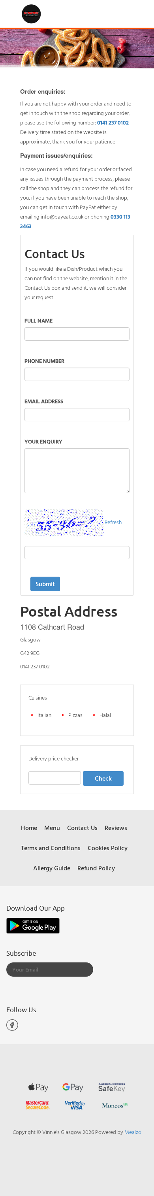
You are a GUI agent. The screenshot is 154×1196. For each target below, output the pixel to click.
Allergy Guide (51, 868)
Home (29, 827)
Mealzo (132, 1132)
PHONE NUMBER (44, 361)
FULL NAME (38, 320)
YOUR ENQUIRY (43, 441)
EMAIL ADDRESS (43, 401)
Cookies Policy (108, 848)
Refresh (113, 522)
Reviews (116, 827)
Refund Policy (96, 868)
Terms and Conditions (51, 848)
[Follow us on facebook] (12, 1029)
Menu (52, 827)
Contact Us (82, 827)
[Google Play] (33, 925)
